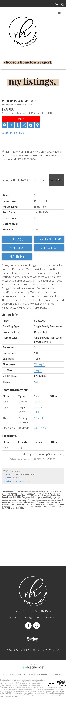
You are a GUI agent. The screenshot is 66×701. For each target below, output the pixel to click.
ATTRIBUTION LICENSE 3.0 (51, 674)
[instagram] (37, 625)
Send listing (17, 248)
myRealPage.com (33, 667)
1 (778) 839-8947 (11, 477)
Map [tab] (21, 133)
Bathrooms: (9, 435)
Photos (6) (17, 239)
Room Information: (15, 390)
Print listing (17, 256)
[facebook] (29, 625)
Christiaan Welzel (23, 674)
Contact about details (49, 239)
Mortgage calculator (49, 248)
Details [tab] (5, 133)
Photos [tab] (13, 133)
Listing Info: (10, 314)
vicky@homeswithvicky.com (16, 481)
